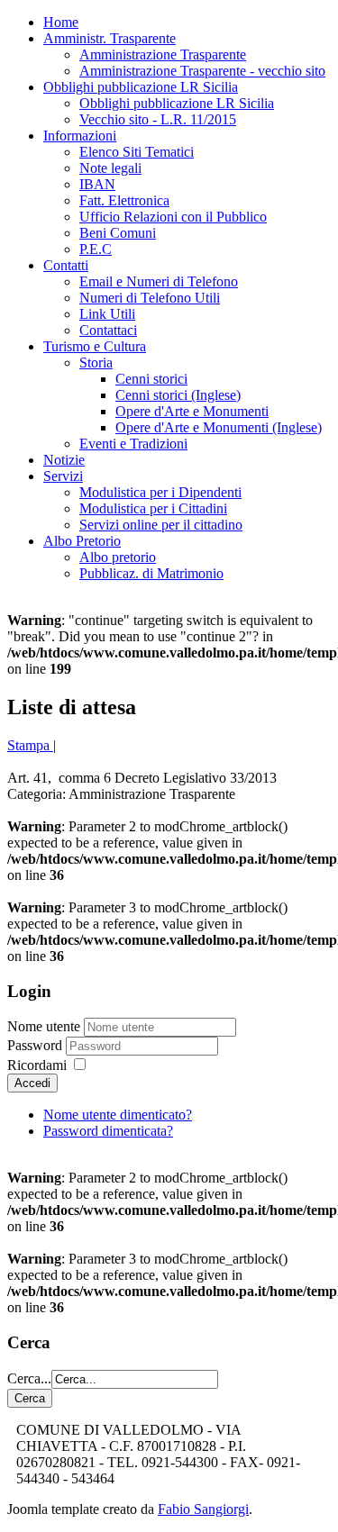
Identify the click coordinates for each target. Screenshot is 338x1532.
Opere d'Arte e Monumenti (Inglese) (218, 427)
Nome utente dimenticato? (117, 1114)
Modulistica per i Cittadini (153, 508)
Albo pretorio (117, 557)
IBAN (97, 184)
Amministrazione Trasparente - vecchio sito (202, 70)
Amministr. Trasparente (109, 38)
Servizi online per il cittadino (160, 524)
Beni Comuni (117, 232)
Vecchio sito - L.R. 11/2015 (157, 119)
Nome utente (43, 1026)
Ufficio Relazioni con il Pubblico (173, 216)
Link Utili (107, 314)
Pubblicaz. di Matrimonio (151, 573)
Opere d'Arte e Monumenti (192, 411)
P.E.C (95, 249)
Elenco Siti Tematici (136, 151)
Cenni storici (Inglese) (178, 395)
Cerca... (29, 1378)
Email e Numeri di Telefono (158, 281)
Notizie (64, 459)
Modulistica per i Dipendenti (160, 492)
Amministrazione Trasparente (162, 54)
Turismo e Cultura (94, 346)
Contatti (65, 265)
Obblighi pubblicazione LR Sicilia (140, 87)
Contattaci (108, 330)
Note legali (110, 168)
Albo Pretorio (82, 540)
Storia (96, 362)
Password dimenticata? (108, 1130)
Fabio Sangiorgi (203, 1509)
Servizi (63, 476)
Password (36, 1045)
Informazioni (79, 135)
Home (60, 22)
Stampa (30, 745)
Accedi (32, 1083)
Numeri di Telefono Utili (149, 297)
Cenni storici (151, 378)
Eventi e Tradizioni (133, 443)
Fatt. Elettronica (124, 200)
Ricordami (37, 1065)
